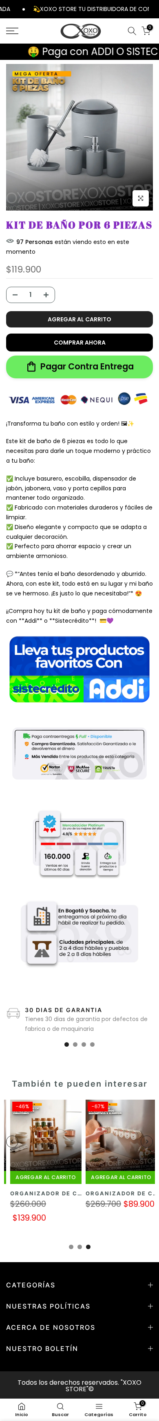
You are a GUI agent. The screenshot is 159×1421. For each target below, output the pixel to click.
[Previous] (12, 1141)
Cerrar (154, 9)
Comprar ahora (80, 342)
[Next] (147, 1141)
